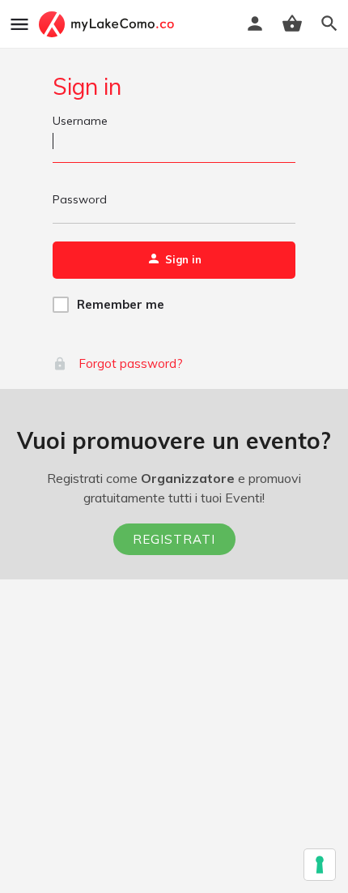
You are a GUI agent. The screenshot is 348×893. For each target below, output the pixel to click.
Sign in (87, 86)
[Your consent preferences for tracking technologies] (319, 864)
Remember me (120, 304)
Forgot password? (129, 363)
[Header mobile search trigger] (329, 23)
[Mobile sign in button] (254, 23)
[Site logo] (108, 24)
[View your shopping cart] (292, 23)
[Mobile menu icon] (19, 24)
